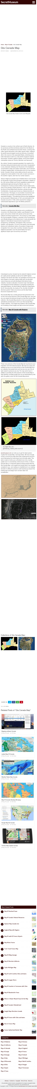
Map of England (22, 1048)
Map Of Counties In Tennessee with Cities (15, 986)
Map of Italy (4, 1058)
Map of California (6, 1045)
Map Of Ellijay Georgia (10, 955)
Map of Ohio (4, 1064)
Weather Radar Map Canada (9, 777)
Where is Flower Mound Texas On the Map (16, 999)
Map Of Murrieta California (11, 961)
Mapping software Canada (9, 731)
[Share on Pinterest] (21, 702)
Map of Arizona (22, 1042)
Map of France (22, 1051)
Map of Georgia (5, 1055)
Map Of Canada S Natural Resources (14, 917)
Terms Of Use (24, 1080)
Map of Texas (4, 1071)
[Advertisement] (18, 25)
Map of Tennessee (23, 1068)
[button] (33, 2)
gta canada (6, 706)
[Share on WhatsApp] (17, 702)
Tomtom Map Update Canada (10, 845)
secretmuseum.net (6, 453)
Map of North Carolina (24, 1061)
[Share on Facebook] (13, 702)
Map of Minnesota (6, 1061)
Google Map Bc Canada (8, 823)
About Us (30, 1080)
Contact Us (12, 1080)
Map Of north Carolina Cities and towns (15, 974)
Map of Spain (4, 1068)
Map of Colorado (5, 1048)
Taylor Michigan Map (10, 967)
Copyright (17, 1080)
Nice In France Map (9, 1024)
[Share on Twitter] (9, 702)
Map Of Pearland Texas (10, 911)
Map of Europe (5, 1051)
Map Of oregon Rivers (10, 980)
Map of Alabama (5, 1042)
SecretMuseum (9, 2)
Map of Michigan (23, 1058)
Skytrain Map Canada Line (11, 924)
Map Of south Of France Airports (13, 936)
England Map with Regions (11, 930)
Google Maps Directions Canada (13, 1011)
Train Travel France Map (11, 949)
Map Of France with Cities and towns (14, 1017)
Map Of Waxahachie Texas (11, 992)
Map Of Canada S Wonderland (12, 1005)
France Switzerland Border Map (13, 1030)
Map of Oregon (22, 1064)
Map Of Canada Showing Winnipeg (11, 800)
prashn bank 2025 (32, 1086)
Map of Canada (5, 51)
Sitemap (7, 1080)
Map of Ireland (22, 1055)
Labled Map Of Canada (8, 754)
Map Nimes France (9, 942)
